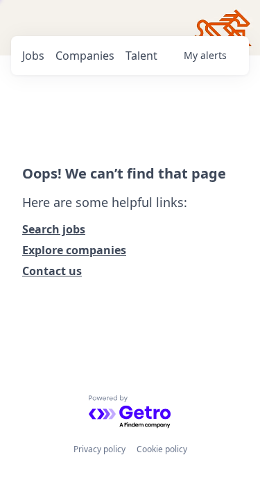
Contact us (52, 271)
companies (84, 55)
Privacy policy (99, 449)
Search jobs (53, 229)
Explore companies (74, 250)
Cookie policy (162, 449)
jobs (33, 55)
